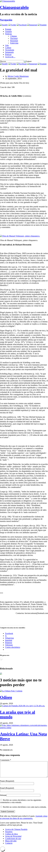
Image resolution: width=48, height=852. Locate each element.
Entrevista (14, 43)
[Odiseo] (11, 691)
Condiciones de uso (13, 838)
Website (3, 795)
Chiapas (13, 36)
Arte (7, 45)
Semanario (9, 52)
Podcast (8, 54)
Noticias (8, 34)
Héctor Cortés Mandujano (18, 76)
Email (7, 788)
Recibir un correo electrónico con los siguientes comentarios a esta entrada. (20, 801)
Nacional (14, 38)
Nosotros (8, 832)
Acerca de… (10, 57)
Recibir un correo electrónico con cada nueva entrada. (24, 807)
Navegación (6, 20)
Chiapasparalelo (14, 7)
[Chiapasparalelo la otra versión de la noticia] (24, 1)
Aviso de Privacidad (13, 836)
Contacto (8, 843)
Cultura (8, 48)
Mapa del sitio (11, 841)
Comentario (5, 760)
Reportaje (14, 41)
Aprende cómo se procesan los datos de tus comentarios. (23, 817)
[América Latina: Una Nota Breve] (24, 728)
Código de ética (11, 834)
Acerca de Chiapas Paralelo (16, 829)
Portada (8, 29)
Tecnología (9, 50)
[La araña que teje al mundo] (22, 706)
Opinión (8, 31)
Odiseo (6, 697)
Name (7, 781)
